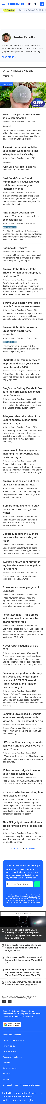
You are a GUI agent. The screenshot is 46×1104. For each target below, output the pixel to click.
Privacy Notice (32, 896)
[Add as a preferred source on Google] (12, 1024)
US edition (24, 1096)
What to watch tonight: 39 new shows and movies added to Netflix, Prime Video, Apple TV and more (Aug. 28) (23, 972)
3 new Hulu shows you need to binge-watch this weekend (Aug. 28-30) (23, 983)
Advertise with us (10, 1068)
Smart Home (6, 84)
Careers (6, 1063)
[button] (42, 4)
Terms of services (31, 895)
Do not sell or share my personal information (21, 1085)
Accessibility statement (12, 1057)
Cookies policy (9, 1051)
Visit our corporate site (22, 1016)
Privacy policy (9, 1046)
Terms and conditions (12, 1035)
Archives (33, 849)
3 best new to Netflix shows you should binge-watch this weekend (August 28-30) (24, 960)
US (4, 1001)
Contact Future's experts (13, 1040)
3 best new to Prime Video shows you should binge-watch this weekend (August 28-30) (23, 948)
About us (6, 1074)
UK (9, 1001)
